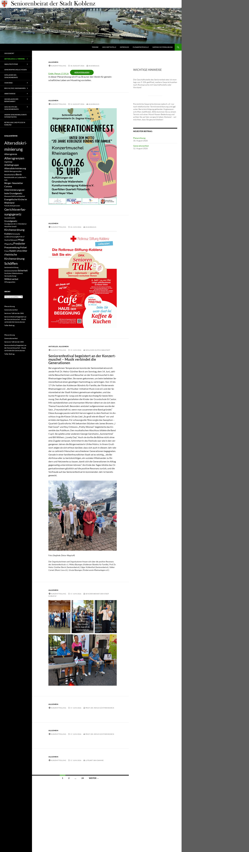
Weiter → (94, 778)
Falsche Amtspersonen (12, 206)
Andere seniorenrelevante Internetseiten (15, 116)
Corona (8, 186)
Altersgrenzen (14, 158)
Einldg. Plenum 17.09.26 (58, 73)
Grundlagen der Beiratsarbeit (11, 100)
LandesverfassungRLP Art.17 (14, 237)
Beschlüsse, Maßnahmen (15, 88)
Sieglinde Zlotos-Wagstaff (97, 350)
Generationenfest (141, 146)
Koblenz (8, 233)
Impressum (124, 47)
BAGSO (7, 171)
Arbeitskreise (9, 93)
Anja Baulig (93, 66)
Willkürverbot (11, 279)
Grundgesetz (10, 221)
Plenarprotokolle (141, 47)
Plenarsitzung (139, 138)
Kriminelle (16, 234)
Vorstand (8, 83)
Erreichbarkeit (20, 196)
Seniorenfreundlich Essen (15, 70)
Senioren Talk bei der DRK (14, 313)
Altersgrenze (10, 154)
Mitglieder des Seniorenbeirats (11, 76)
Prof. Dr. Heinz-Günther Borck (99, 708)
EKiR (13, 196)
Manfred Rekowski (10, 240)
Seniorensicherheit (10, 271)
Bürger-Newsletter (13, 183)
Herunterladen (81, 72)
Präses (6, 251)
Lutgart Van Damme (94, 760)
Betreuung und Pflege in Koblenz (14, 123)
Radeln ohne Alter (18, 250)
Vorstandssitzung (10, 276)
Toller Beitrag (9, 325)
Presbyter (19, 243)
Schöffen (11, 263)
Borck (19, 174)
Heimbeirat (23, 224)
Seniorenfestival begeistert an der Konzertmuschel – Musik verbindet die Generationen (15, 319)
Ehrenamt (7, 196)
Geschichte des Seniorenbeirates (11, 108)
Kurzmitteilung (58, 66)
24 (82, 778)
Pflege (21, 239)
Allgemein (53, 62)
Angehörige (8, 162)
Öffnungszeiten (9, 282)
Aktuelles (53, 346)
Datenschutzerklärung (162, 47)
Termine (95, 47)
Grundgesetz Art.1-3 (11, 224)
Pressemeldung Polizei (15, 247)
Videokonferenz (17, 273)
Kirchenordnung (14, 229)
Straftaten (8, 273)
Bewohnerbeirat (10, 175)
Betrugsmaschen (16, 171)
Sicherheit (23, 270)
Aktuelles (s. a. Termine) (14, 59)
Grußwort (9, 53)
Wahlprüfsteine (11, 64)
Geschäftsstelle (109, 47)
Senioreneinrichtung (11, 267)
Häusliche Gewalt (10, 226)
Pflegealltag (8, 244)
